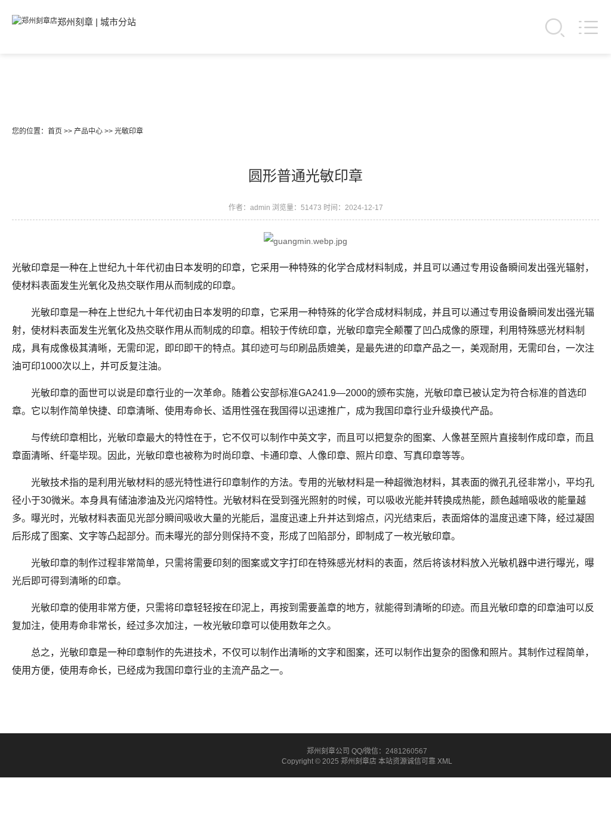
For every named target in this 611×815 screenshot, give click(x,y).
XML (444, 761)
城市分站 (118, 22)
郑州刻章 (75, 22)
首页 (55, 131)
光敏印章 (129, 131)
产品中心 (88, 131)
